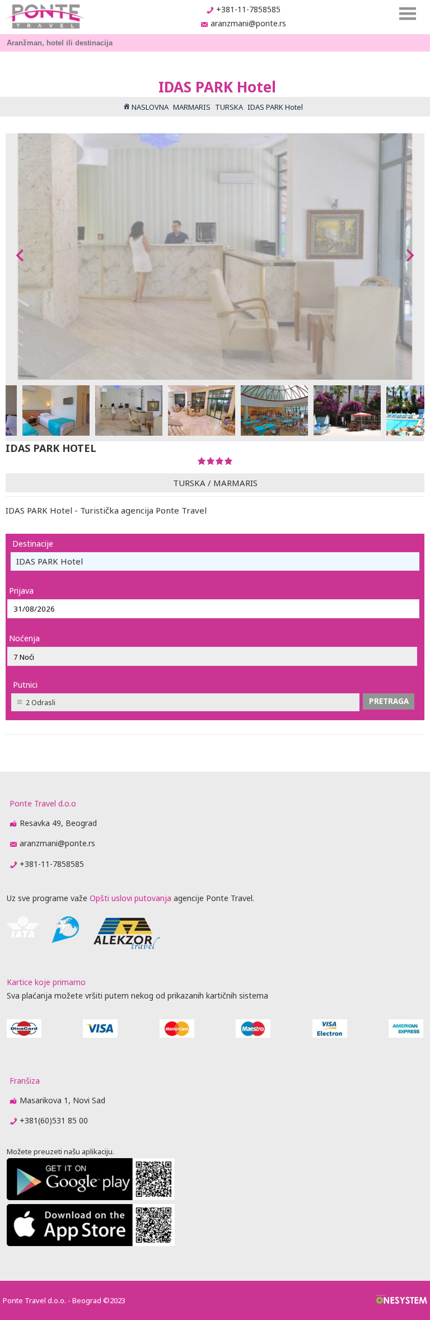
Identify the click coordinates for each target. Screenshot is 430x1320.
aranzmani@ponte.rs (248, 23)
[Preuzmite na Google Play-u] (91, 1197)
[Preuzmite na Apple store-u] (91, 1243)
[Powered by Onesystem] (401, 1300)
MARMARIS (235, 482)
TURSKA (189, 482)
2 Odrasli (40, 702)
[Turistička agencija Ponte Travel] (45, 16)
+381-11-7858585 (248, 9)
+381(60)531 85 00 (54, 1120)
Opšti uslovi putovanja (130, 898)
